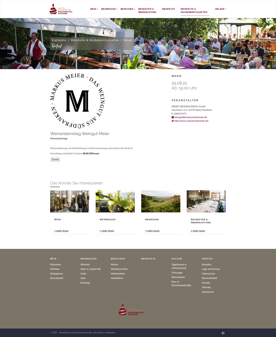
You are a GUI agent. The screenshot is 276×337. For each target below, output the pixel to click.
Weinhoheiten (118, 273)
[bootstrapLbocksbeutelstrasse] (61, 9)
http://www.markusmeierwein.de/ (191, 120)
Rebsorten (55, 264)
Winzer (114, 264)
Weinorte (85, 264)
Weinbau (54, 269)
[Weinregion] (115, 201)
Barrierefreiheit (209, 278)
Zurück (55, 159)
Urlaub (177, 259)
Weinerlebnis (178, 277)
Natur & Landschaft (90, 269)
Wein (53, 259)
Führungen (177, 272)
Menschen (118, 259)
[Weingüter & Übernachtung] (206, 201)
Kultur (83, 273)
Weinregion (88, 259)
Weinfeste (148, 259)
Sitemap (206, 287)
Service (207, 259)
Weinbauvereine (119, 269)
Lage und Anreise (211, 269)
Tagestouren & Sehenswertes (179, 266)
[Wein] (69, 201)
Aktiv (83, 278)
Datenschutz (208, 273)
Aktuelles (206, 264)
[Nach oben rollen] (269, 330)
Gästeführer (117, 278)
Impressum (208, 291)
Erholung (85, 282)
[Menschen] (160, 201)
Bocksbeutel (56, 278)
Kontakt (206, 282)
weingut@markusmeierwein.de (190, 117)
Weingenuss (56, 273)
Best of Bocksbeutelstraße (181, 283)
